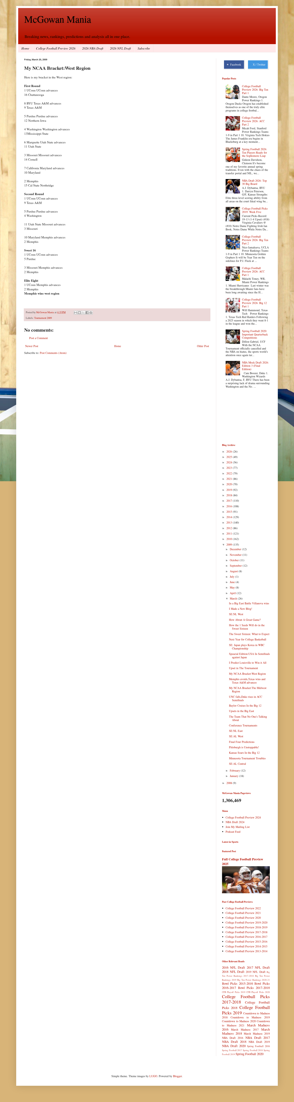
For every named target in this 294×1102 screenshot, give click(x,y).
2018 (229, 495)
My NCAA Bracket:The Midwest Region (247, 689)
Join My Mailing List (238, 827)
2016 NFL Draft (233, 967)
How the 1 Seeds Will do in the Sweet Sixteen (247, 626)
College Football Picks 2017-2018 (246, 999)
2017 (229, 500)
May (233, 587)
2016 (229, 506)
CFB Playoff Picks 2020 (258, 992)
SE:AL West (236, 736)
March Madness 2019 (257, 1033)
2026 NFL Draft (120, 48)
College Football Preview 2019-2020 (246, 922)
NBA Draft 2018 (234, 1041)
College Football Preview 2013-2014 (246, 951)
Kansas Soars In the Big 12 (244, 753)
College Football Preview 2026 (55, 48)
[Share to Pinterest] (91, 313)
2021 (229, 479)
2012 (229, 528)
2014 (229, 517)
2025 (229, 457)
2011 (229, 533)
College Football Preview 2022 (243, 908)
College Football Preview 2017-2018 (246, 932)
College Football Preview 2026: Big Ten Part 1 (255, 89)
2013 (229, 522)
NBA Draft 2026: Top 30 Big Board (254, 182)
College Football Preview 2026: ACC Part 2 (253, 121)
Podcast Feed (233, 832)
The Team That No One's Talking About (248, 718)
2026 (229, 451)
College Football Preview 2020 (243, 918)
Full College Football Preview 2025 (242, 861)
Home (25, 48)
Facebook (234, 64)
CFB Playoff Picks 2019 (233, 992)
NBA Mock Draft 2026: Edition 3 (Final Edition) (255, 366)
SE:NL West (236, 614)
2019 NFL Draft (255, 972)
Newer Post (31, 346)
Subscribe (144, 48)
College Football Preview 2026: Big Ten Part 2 (255, 240)
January (234, 776)
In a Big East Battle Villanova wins (249, 603)
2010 (229, 539)
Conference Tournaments (243, 725)
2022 (229, 473)
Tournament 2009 (43, 318)
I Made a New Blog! (240, 609)
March (234, 598)
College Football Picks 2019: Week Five (255, 210)
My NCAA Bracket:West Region (247, 674)
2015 (229, 512)
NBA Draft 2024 (235, 822)
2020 (229, 484)
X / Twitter (258, 64)
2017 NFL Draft (258, 967)
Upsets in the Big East (241, 711)
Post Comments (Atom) (53, 353)
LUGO (153, 1076)
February (235, 770)
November (236, 555)
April (233, 593)
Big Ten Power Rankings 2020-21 (253, 979)
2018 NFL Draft (233, 971)
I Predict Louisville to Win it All (247, 662)
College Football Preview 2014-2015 (246, 946)
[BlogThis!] (79, 313)
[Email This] (76, 313)
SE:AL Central (237, 764)
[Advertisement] (242, 416)
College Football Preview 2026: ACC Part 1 (253, 271)
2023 (229, 468)
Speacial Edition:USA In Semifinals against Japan (249, 655)
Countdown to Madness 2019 (250, 1017)
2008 (229, 783)
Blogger (177, 1076)
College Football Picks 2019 (246, 1010)
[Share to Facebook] (87, 313)
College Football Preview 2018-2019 (246, 927)
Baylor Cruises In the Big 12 (245, 705)
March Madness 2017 (245, 1029)
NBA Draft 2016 (232, 1038)
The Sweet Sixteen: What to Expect (249, 634)
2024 (229, 462)
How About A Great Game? (245, 620)
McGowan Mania (57, 18)
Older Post (203, 346)
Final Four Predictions (241, 742)
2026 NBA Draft (92, 48)
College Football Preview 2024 (243, 817)
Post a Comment (38, 338)
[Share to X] (83, 313)
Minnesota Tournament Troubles (247, 758)
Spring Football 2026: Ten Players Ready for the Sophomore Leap (254, 152)
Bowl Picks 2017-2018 (254, 987)
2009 (229, 544)
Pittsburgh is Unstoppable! (244, 747)
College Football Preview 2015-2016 (246, 941)
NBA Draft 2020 (234, 1045)
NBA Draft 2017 (257, 1037)
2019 (229, 490)
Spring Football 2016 (258, 1046)
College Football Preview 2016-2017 (246, 937)
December (236, 549)
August (234, 571)
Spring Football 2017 (232, 1050)
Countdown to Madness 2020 (239, 1021)
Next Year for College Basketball (247, 639)
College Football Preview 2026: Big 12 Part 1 (254, 303)
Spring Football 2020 (249, 1053)
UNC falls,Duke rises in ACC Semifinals (245, 698)
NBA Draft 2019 (259, 1042)
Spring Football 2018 (253, 1050)
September (236, 565)
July (232, 576)
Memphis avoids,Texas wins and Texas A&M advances (247, 680)
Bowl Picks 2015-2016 (237, 983)
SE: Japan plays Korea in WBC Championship (246, 646)
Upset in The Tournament (243, 668)
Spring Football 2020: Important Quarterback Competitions (255, 334)
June (233, 582)
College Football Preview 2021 (243, 913)
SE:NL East (236, 731)
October (235, 560)
